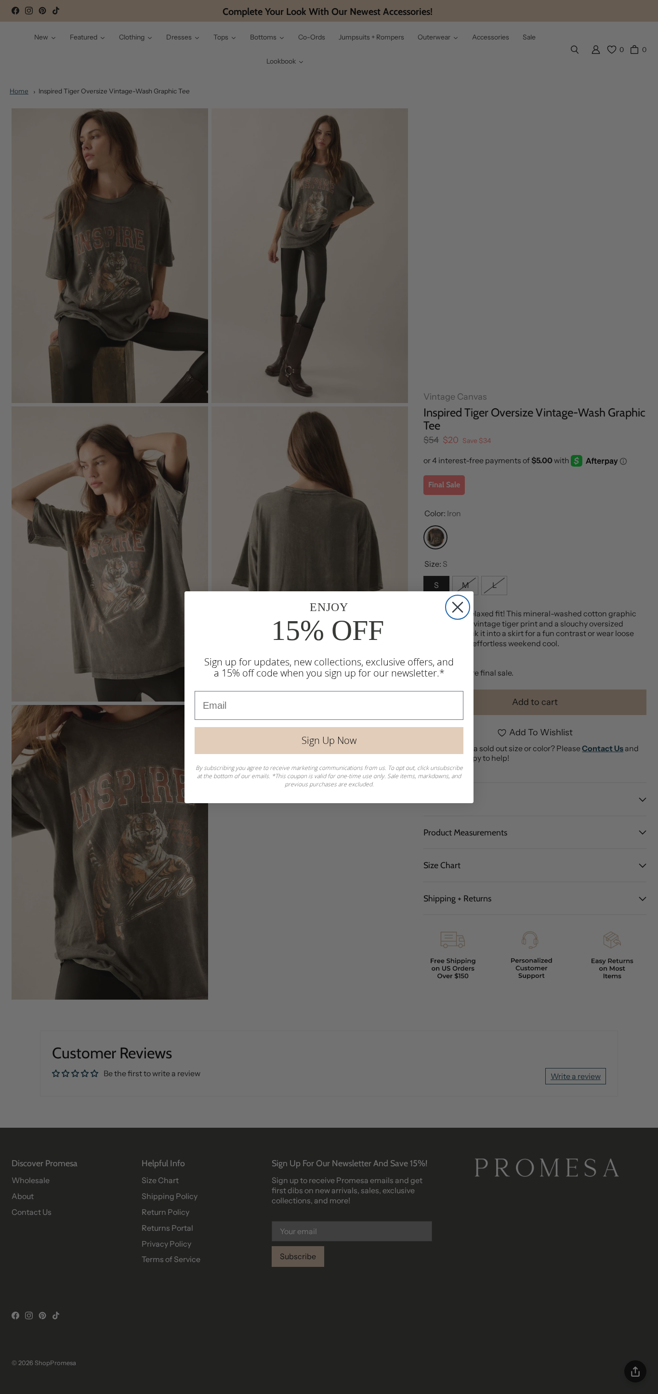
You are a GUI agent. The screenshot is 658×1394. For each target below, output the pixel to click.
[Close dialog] (458, 607)
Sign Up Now (329, 740)
